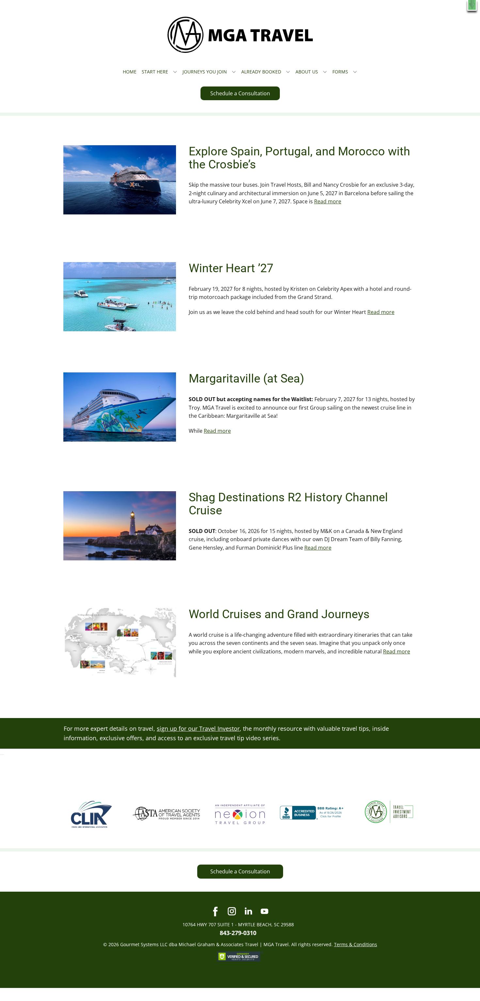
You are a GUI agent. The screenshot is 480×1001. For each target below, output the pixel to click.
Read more (327, 201)
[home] (240, 35)
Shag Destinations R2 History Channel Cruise (288, 504)
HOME (129, 72)
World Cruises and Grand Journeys (279, 614)
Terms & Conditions (355, 944)
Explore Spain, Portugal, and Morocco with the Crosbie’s (299, 158)
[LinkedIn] (248, 911)
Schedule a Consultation (240, 93)
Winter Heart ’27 (231, 268)
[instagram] (231, 911)
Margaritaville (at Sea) (246, 378)
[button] (472, 5)
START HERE (155, 72)
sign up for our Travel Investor (198, 728)
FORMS (340, 72)
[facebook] (215, 911)
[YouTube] (264, 911)
